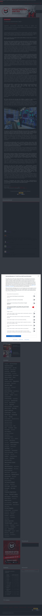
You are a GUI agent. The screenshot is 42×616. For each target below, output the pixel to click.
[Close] (39, 276)
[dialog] (21, 308)
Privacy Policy (27, 339)
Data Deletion (15, 339)
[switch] (33, 296)
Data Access (21, 339)
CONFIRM (14, 336)
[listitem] (21, 293)
